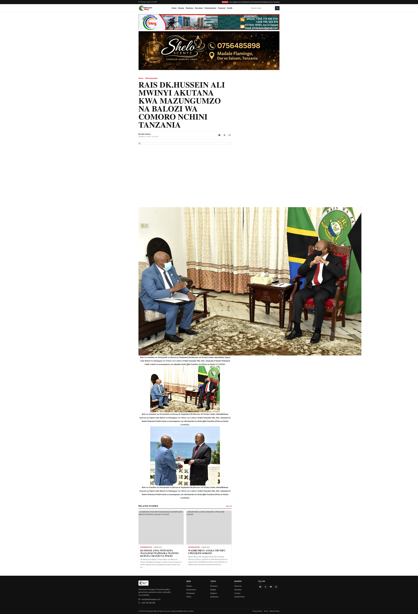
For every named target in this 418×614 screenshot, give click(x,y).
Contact (237, 593)
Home (174, 8)
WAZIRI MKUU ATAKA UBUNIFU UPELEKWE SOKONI (206, 552)
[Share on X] (224, 135)
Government (191, 590)
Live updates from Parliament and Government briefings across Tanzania (254, 2)
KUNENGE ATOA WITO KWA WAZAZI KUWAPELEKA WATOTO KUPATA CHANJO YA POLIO (159, 553)
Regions (213, 593)
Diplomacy (214, 597)
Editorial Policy (275, 611)
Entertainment (210, 8)
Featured (221, 8)
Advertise (238, 590)
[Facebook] (260, 587)
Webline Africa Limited (185, 611)
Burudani (199, 8)
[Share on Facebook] (219, 135)
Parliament (190, 593)
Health (229, 8)
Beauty (181, 8)
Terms (266, 611)
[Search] (277, 8)
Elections (213, 586)
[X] (265, 587)
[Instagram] (276, 587)
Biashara (189, 8)
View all (229, 506)
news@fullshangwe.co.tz (150, 599)
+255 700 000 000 (148, 603)
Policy (188, 597)
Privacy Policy (257, 611)
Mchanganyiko (152, 78)
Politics (189, 586)
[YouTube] (271, 587)
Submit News (239, 597)
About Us (237, 586)
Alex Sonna (146, 134)
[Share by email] (230, 135)
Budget (213, 590)
